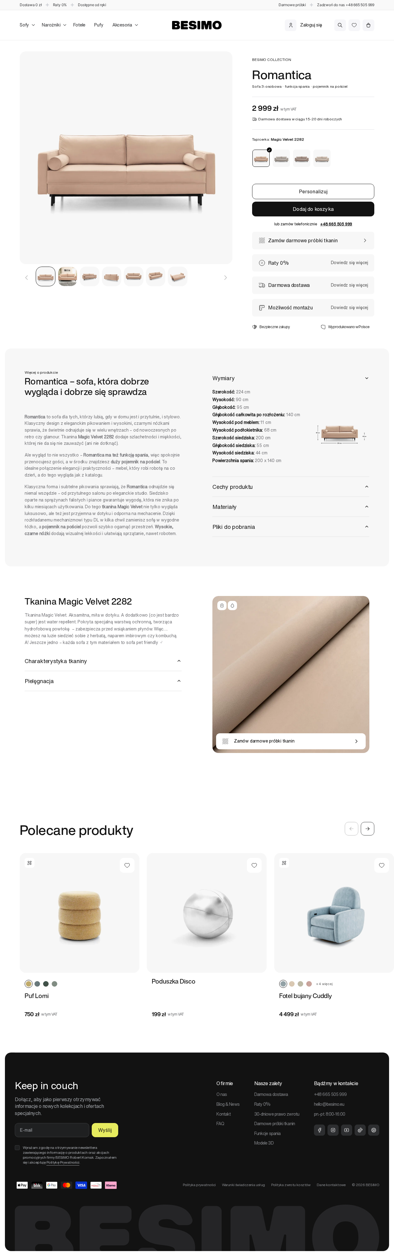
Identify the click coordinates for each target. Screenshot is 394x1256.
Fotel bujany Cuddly (305, 996)
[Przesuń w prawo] (225, 277)
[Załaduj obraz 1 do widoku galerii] (45, 276)
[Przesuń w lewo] (26, 277)
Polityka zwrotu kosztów (291, 1185)
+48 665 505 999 (360, 4)
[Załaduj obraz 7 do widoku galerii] (177, 276)
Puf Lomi (37, 996)
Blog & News (227, 1104)
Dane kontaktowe (331, 1185)
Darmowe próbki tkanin (274, 1123)
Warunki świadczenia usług (243, 1185)
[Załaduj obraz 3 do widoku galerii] (89, 276)
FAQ (220, 1123)
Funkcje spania (267, 1133)
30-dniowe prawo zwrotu (276, 1114)
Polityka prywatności (199, 1185)
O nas (221, 1094)
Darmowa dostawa (271, 1094)
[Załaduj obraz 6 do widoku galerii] (156, 276)
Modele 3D (264, 1143)
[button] (26, 25)
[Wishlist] (354, 25)
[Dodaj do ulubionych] (127, 865)
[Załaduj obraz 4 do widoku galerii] (112, 276)
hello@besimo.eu (329, 1104)
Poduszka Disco (173, 981)
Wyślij (105, 1130)
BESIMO (372, 1185)
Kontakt (223, 1114)
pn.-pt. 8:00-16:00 (329, 1114)
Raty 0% (262, 1104)
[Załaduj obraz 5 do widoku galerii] (133, 276)
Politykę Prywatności (62, 1162)
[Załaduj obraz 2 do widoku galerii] (68, 276)
